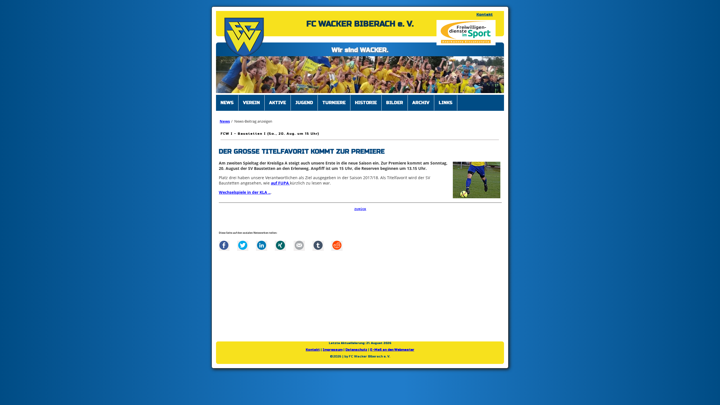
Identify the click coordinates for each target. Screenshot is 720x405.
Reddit (336, 242)
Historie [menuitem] (366, 99)
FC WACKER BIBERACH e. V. (360, 24)
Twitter (242, 242)
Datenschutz (356, 347)
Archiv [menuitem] (420, 99)
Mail (299, 242)
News (225, 118)
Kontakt (484, 14)
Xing (280, 242)
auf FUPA (280, 180)
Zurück (360, 206)
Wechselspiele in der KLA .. (245, 189)
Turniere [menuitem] (334, 99)
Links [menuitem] (446, 99)
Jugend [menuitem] (304, 99)
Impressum (333, 347)
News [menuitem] (227, 99)
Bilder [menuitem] (394, 99)
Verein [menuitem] (251, 99)
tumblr (318, 242)
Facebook (223, 242)
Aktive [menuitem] (277, 99)
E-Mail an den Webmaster (392, 347)
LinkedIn (261, 242)
